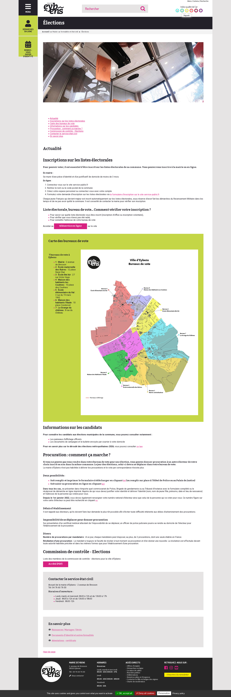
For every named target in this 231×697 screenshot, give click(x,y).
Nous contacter (78, 676)
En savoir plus (56, 136)
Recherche (204, 1)
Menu (189, 1)
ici (124, 480)
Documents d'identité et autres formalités (73, 635)
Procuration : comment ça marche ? (66, 128)
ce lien (139, 446)
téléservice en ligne (70, 226)
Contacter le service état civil (63, 133)
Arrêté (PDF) (55, 564)
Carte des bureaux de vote (62, 123)
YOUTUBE (176, 667)
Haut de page (49, 652)
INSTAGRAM (171, 667)
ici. (96, 500)
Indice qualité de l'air (189, 6)
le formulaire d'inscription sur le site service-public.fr (135, 194)
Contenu (196, 1)
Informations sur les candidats (64, 126)
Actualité (54, 118)
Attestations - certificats (64, 640)
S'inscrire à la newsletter (178, 675)
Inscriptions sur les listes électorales (67, 121)
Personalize (164, 693)
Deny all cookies (146, 693)
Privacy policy (178, 693)
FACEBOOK (166, 667)
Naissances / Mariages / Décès (67, 630)
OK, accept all (125, 693)
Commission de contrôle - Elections (66, 131)
